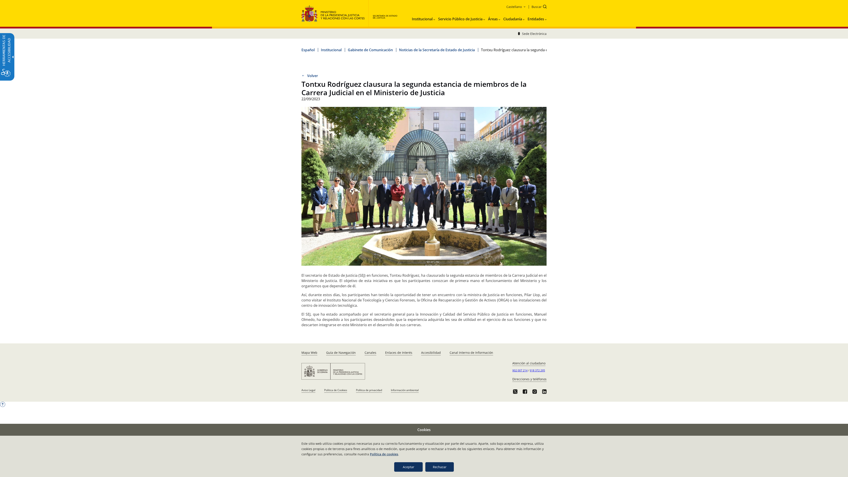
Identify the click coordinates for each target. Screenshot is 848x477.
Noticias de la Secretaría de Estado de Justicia (437, 49)
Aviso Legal (308, 390)
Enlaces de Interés (398, 352)
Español (308, 49)
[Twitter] (515, 391)
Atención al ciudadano (528, 363)
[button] (538, 7)
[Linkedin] (544, 391)
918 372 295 (537, 370)
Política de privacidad (369, 390)
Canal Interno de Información (471, 352)
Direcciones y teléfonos (529, 379)
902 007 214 (520, 370)
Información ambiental (405, 390)
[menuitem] (423, 18)
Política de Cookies (335, 390)
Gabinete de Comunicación (370, 49)
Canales (370, 352)
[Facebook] (525, 391)
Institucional (331, 49)
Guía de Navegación (341, 352)
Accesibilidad (431, 352)
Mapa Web (309, 352)
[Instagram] (535, 391)
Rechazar (440, 467)
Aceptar (408, 467)
